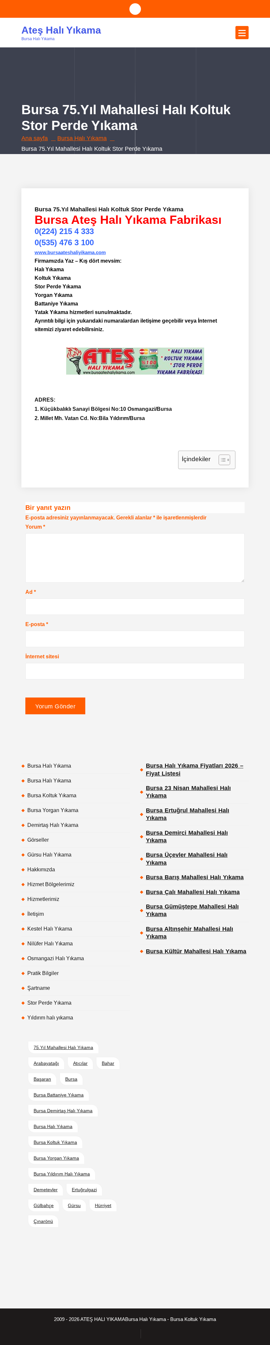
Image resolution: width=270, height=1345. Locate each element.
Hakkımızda (41, 869)
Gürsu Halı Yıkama (49, 854)
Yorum (35, 527)
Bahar (108, 1063)
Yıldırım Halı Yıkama (180, 160)
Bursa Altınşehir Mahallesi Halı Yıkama (189, 933)
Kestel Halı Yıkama (49, 929)
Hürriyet (103, 1205)
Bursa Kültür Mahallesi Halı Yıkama (196, 951)
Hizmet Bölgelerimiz (50, 884)
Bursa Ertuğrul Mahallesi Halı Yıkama (187, 814)
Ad (30, 592)
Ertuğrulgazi (84, 1189)
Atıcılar (80, 1063)
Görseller (38, 840)
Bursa (71, 1079)
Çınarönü (43, 1221)
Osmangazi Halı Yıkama (55, 958)
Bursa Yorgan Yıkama (52, 810)
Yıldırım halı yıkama (50, 1017)
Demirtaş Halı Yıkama (52, 825)
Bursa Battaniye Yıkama (59, 1094)
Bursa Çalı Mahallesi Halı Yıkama (193, 892)
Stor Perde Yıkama (49, 1003)
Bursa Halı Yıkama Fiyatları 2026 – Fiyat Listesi (194, 769)
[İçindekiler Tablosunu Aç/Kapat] (221, 459)
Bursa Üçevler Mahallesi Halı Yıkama (187, 859)
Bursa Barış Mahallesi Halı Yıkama (195, 877)
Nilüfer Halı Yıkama (50, 943)
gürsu (74, 1205)
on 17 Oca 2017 (66, 160)
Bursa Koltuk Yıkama (51, 795)
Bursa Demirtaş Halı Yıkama (63, 1110)
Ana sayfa (34, 138)
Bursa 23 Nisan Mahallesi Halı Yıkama (188, 792)
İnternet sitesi (42, 656)
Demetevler (46, 1189)
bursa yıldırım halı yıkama (62, 1173)
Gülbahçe (44, 1205)
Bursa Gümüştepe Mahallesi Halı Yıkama (192, 910)
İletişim (35, 914)
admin (101, 160)
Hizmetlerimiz (43, 899)
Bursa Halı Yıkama (82, 138)
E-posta (36, 624)
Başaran (42, 1079)
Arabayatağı (46, 1063)
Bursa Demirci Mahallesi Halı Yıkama (187, 837)
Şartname (38, 988)
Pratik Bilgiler (43, 973)
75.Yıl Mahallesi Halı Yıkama (63, 1047)
